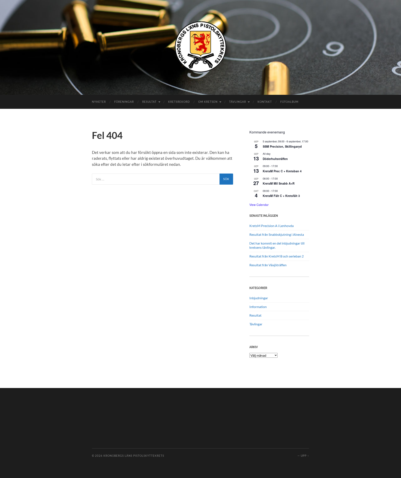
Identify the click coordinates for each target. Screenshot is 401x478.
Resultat (149, 101)
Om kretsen (208, 101)
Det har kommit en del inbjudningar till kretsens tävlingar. (277, 245)
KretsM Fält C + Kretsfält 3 (281, 196)
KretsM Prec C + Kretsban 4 (282, 171)
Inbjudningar (258, 298)
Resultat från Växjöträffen (268, 265)
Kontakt (265, 101)
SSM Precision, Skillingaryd (282, 146)
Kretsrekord (179, 101)
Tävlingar (237, 101)
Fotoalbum (289, 101)
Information (258, 307)
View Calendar (259, 205)
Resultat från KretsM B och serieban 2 (276, 256)
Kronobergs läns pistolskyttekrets (133, 455)
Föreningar (124, 101)
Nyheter (99, 101)
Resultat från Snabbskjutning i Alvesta (276, 234)
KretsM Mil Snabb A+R (278, 183)
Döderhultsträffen (275, 159)
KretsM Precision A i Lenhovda (271, 226)
